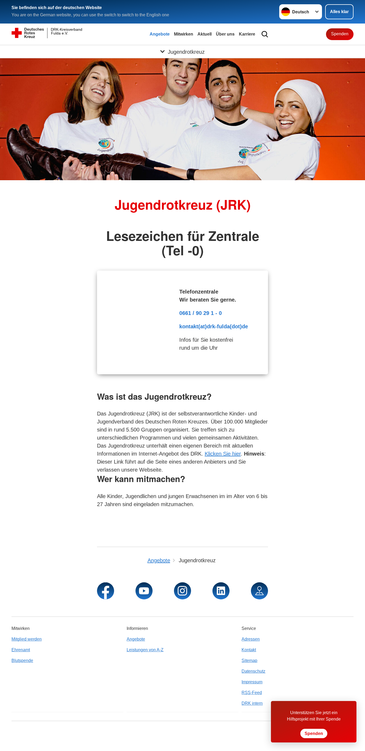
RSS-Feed (252, 692)
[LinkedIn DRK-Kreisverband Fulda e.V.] (221, 590)
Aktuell (204, 34)
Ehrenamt (20, 650)
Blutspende (22, 660)
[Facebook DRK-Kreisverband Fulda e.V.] (105, 590)
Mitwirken (183, 34)
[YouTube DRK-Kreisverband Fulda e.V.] (144, 590)
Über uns (225, 34)
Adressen (251, 639)
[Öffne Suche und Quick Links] (265, 34)
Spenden (339, 34)
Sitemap (249, 660)
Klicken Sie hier (223, 454)
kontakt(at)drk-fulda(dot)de (213, 326)
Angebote (160, 34)
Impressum (252, 682)
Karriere (247, 34)
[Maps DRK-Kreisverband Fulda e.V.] (259, 590)
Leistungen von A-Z (145, 650)
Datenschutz (253, 671)
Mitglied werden (26, 639)
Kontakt (249, 650)
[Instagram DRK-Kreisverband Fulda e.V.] (182, 590)
